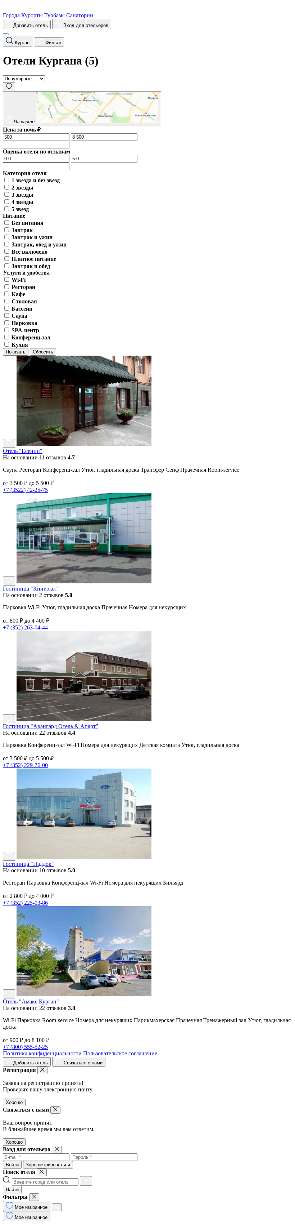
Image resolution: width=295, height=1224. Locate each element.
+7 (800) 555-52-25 (25, 1047)
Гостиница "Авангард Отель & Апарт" (50, 726)
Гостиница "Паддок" (28, 864)
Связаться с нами (82, 1062)
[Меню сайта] (6, 34)
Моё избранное (30, 1207)
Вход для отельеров (85, 25)
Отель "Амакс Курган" (31, 1001)
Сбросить (43, 352)
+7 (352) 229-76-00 (25, 765)
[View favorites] (9, 86)
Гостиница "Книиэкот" (31, 589)
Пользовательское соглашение (120, 1053)
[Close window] (42, 1070)
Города (11, 15)
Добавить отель (30, 25)
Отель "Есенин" (22, 451)
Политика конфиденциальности (42, 1053)
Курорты (32, 15)
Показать (16, 352)
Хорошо (14, 1102)
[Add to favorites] (9, 443)
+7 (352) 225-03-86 (25, 903)
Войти (12, 1164)
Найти (12, 1189)
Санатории (79, 15)
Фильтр (52, 42)
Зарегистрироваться (48, 1164)
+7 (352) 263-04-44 (25, 627)
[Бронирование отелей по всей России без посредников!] (22, 9)
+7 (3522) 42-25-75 (25, 490)
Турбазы (54, 15)
